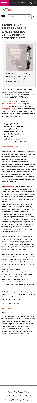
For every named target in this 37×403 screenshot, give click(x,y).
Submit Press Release (11, 396)
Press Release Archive (21, 392)
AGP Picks (4, 3)
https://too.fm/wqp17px (10, 146)
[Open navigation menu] (3, 16)
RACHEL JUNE (6, 106)
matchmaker (9, 187)
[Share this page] (34, 16)
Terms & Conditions (26, 396)
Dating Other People (9, 109)
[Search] (25, 17)
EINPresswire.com (8, 104)
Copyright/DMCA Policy (13, 400)
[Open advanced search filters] (29, 17)
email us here (6, 308)
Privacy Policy (28, 400)
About (10, 392)
